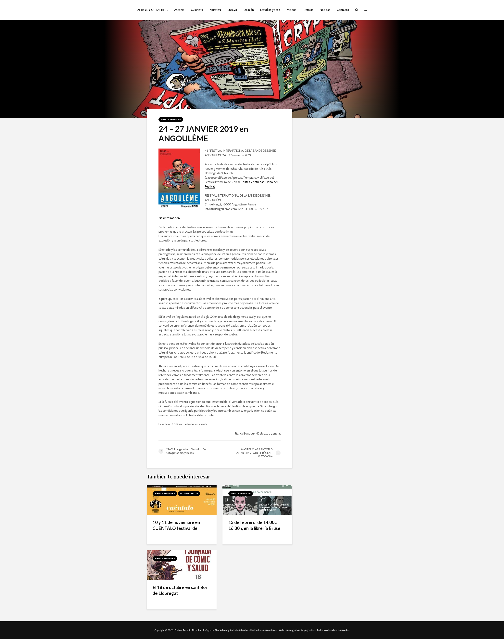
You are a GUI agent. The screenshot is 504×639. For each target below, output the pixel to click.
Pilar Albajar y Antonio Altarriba (231, 630)
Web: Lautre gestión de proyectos (296, 630)
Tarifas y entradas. (253, 182)
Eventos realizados (171, 119)
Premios (308, 10)
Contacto (343, 10)
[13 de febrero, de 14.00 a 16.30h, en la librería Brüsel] (257, 500)
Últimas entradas (189, 493)
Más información (169, 218)
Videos (291, 10)
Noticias (325, 10)
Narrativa (215, 10)
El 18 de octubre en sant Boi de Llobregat (180, 590)
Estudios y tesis (270, 10)
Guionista (197, 10)
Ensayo (232, 10)
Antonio (179, 10)
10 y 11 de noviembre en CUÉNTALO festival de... (176, 525)
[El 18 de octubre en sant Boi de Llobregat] (182, 565)
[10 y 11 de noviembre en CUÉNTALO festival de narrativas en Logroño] (182, 500)
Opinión (249, 10)
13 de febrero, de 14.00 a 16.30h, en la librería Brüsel (255, 525)
